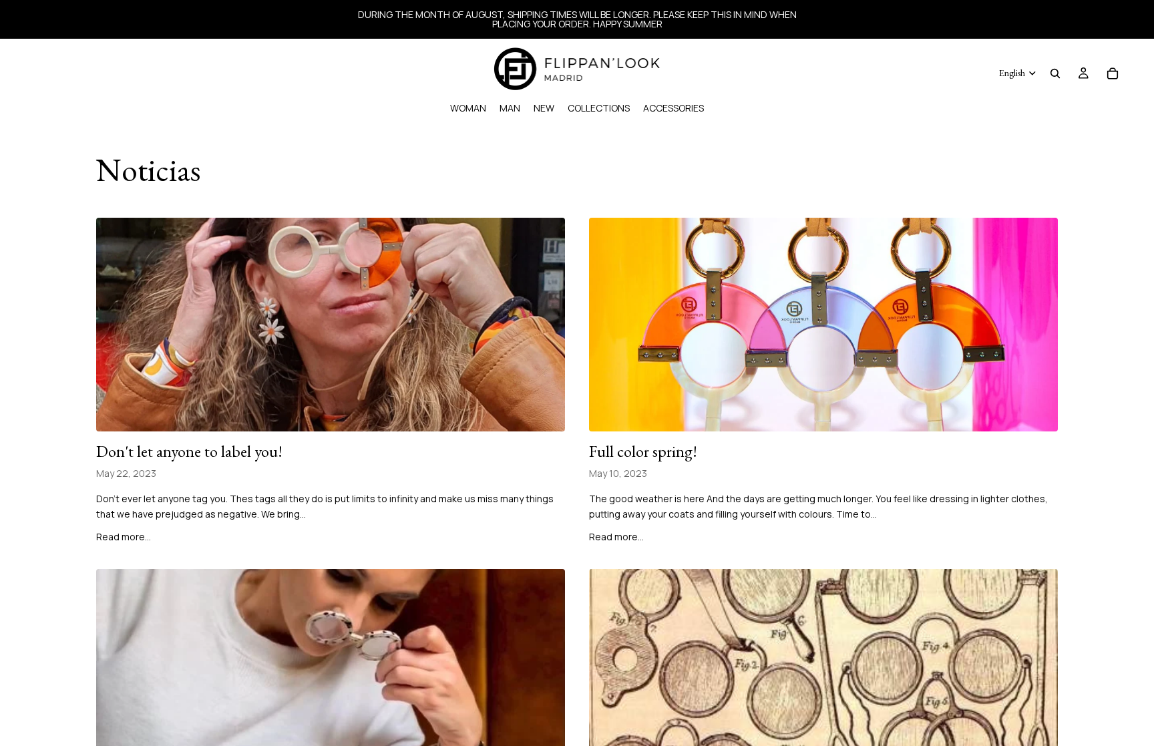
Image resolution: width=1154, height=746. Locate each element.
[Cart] (1112, 73)
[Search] (1055, 73)
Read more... (123, 536)
